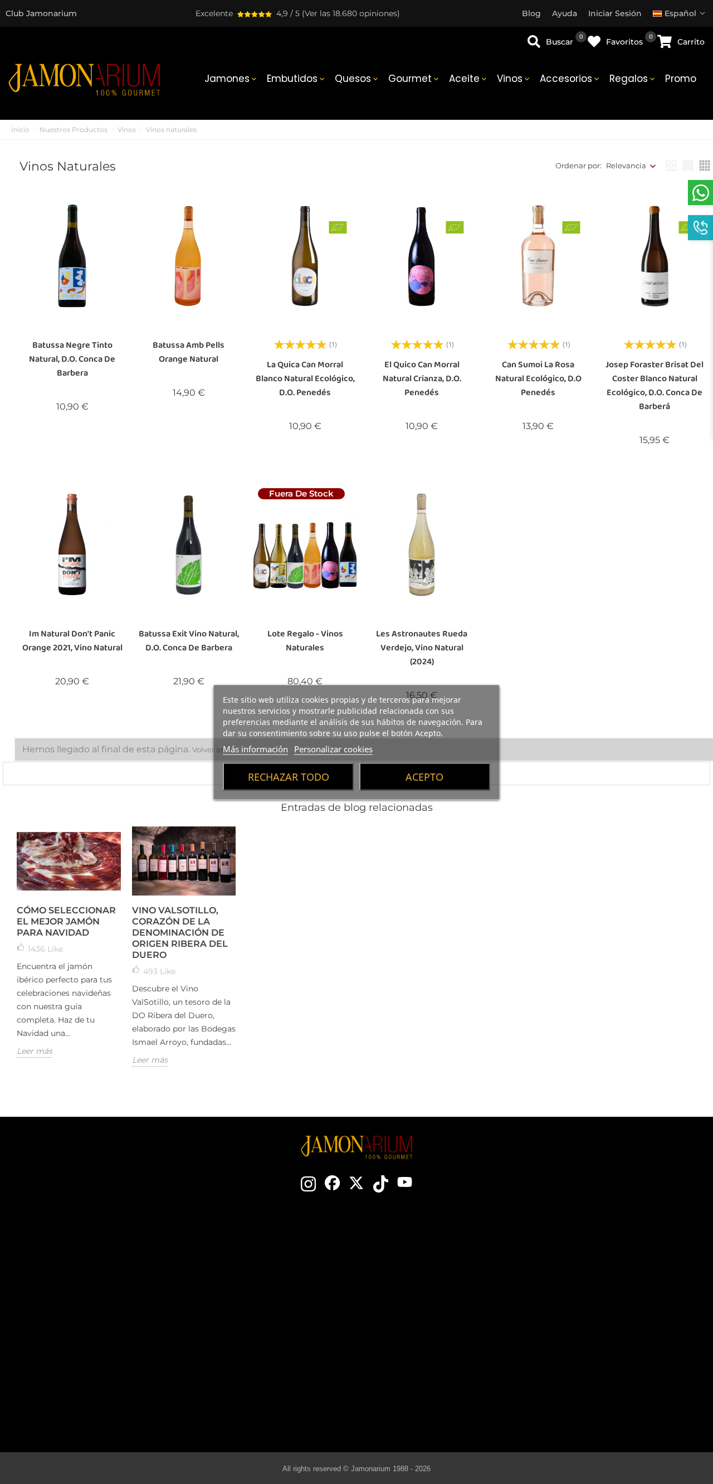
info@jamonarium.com (102, 1287)
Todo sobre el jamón (437, 1256)
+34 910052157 (135, 1330)
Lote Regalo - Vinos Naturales (305, 641)
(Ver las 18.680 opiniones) (351, 13)
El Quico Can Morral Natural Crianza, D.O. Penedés (422, 379)
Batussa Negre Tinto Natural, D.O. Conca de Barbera (72, 359)
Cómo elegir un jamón (437, 1273)
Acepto (424, 776)
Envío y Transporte (597, 1273)
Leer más (34, 1051)
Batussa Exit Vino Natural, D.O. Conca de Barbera (189, 641)
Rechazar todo (288, 776)
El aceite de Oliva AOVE (437, 1356)
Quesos (357, 78)
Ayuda (598, 1373)
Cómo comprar (598, 1256)
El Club (274, 1273)
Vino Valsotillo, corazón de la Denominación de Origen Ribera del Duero (180, 932)
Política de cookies (598, 1323)
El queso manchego (437, 1390)
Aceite (469, 78)
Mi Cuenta (598, 1356)
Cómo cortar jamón (437, 1289)
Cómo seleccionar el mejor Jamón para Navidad (66, 921)
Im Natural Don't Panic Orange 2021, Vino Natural (72, 641)
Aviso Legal (598, 1306)
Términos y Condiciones (598, 1289)
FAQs (597, 1340)
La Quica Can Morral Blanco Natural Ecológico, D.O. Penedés (305, 379)
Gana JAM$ (274, 1289)
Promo (680, 78)
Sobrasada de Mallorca (437, 1373)
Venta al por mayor (274, 1340)
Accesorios (570, 78)
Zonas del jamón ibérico (436, 1323)
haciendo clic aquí (110, 1310)
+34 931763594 (78, 1330)
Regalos (633, 78)
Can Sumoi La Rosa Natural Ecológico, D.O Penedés (538, 379)
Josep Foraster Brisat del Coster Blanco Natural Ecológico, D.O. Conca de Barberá (654, 385)
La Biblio (436, 1407)
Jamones (231, 78)
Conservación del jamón (437, 1306)
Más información (255, 748)
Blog (274, 1373)
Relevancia (626, 165)
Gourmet (414, 78)
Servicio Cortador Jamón (274, 1356)
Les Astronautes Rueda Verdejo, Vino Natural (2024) (421, 648)
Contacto (274, 1256)
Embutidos (296, 78)
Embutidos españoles (436, 1340)
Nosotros (274, 1306)
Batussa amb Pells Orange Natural (188, 352)
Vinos (514, 78)
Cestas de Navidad (274, 1323)
